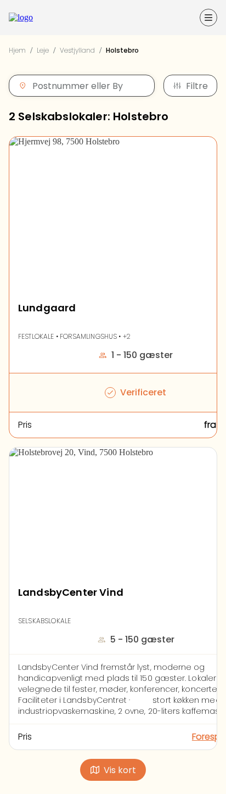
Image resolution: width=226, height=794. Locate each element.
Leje (43, 50)
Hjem (17, 50)
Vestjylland (77, 50)
